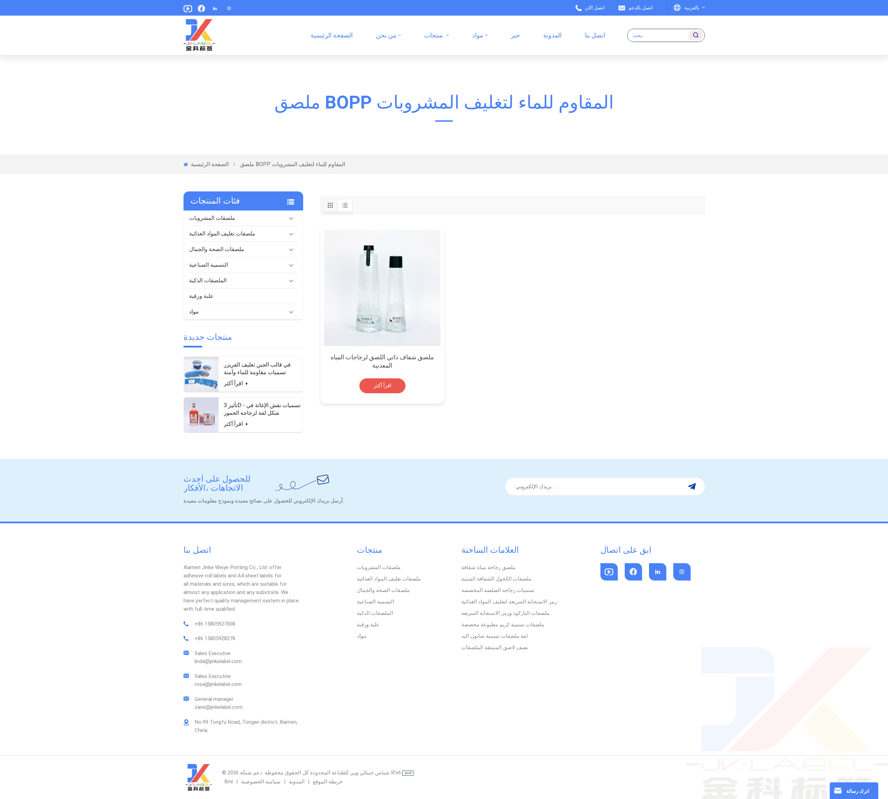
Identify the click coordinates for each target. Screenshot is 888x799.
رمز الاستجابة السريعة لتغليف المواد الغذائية (509, 602)
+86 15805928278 (215, 638)
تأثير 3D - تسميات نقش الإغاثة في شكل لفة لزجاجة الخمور (262, 409)
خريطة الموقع (327, 782)
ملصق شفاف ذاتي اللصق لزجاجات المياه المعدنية (382, 361)
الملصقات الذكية (208, 280)
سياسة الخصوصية (261, 782)
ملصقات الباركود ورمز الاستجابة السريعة (505, 613)
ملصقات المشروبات (212, 218)
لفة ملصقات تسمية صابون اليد (494, 636)
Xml (228, 782)
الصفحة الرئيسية (331, 35)
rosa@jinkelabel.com (218, 684)
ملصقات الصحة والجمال (216, 249)
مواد (477, 35)
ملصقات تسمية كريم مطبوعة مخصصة (502, 624)
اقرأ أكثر (234, 383)
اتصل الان (595, 7)
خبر (515, 35)
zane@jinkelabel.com (218, 707)
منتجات (434, 35)
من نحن (386, 35)
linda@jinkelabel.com (218, 661)
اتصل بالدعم (641, 7)
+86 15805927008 (215, 624)
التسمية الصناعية (208, 264)
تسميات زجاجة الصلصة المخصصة (497, 590)
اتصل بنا (595, 35)
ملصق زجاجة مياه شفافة (488, 567)
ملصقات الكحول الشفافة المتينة (496, 579)
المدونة (552, 35)
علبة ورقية (201, 296)
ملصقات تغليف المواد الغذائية (222, 233)
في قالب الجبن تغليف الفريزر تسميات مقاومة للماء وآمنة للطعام (257, 368)
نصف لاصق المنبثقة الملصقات (494, 647)
